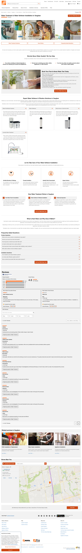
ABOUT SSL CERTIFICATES (70, 548)
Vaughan (13, 12)
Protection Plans (44, 524)
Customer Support (68, 1)
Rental (45, 1)
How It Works (41, 43)
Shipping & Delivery (5, 528)
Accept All (10, 550)
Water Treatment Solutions (14, 43)
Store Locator (3, 12)
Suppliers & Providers (64, 535)
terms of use (33, 544)
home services (19, 12)
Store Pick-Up (4, 526)
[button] (38, 4)
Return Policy (4, 522)
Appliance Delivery (5, 530)
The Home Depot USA (24, 546)
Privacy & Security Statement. (13, 544)
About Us (62, 520)
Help (22, 520)
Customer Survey (24, 524)
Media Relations (63, 531)
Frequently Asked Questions (67, 43)
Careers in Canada (64, 522)
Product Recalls (44, 526)
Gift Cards (74, 1)
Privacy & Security (44, 528)
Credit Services (50, 1)
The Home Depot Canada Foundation (67, 530)
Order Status (61, 1)
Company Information (64, 524)
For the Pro (56, 1)
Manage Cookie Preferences (10, 546)
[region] (10, 542)
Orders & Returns (5, 520)
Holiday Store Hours (64, 528)
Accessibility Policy (32, 546)
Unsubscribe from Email (39, 546)
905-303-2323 (7, 475)
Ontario (9, 12)
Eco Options (63, 533)
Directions (10, 477)
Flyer (16, 477)
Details (4, 477)
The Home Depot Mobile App (46, 531)
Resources (43, 520)
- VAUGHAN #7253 (6, 469)
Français (78, 1)
